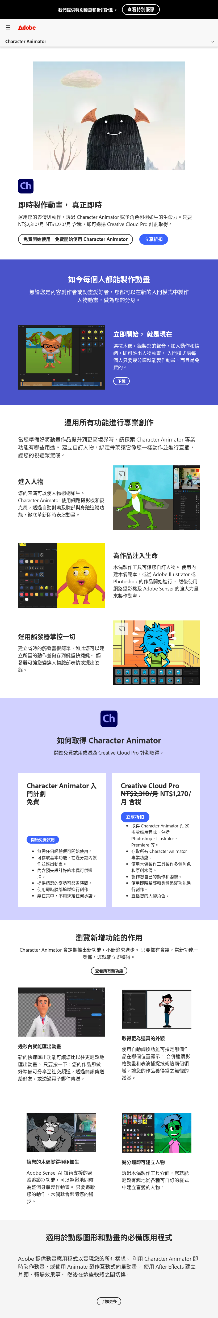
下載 (121, 381)
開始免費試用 (43, 839)
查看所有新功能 (109, 971)
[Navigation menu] (8, 27)
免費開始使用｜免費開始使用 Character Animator (75, 239)
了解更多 (109, 1301)
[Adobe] (27, 27)
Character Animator (25, 41)
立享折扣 (154, 239)
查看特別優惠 (140, 9)
